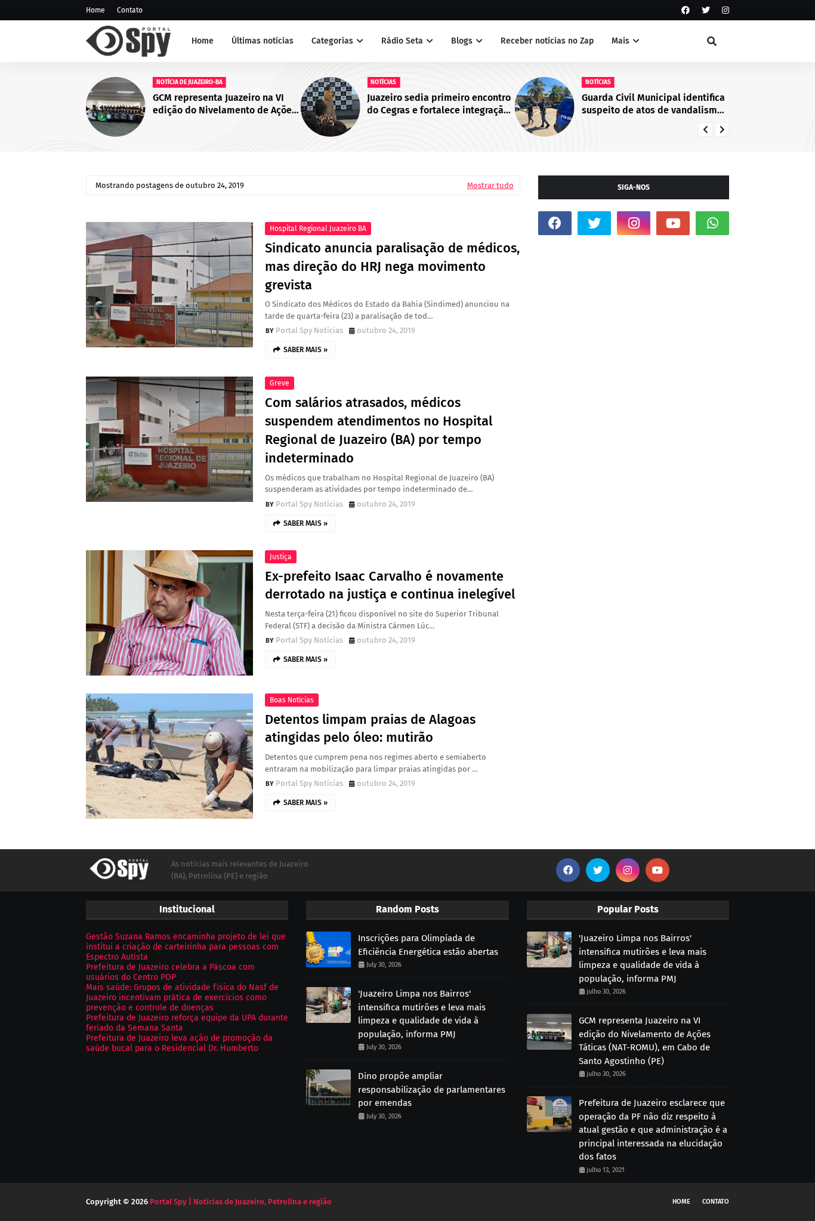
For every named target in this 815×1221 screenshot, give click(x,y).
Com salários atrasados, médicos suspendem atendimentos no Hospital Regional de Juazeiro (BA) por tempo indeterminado (378, 429)
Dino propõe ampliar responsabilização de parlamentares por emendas (431, 1089)
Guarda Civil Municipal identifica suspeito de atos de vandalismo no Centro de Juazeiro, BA (653, 104)
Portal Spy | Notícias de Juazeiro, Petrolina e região (241, 1201)
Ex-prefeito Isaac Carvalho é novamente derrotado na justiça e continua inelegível (390, 585)
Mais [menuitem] (620, 41)
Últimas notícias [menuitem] (262, 41)
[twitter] (706, 10)
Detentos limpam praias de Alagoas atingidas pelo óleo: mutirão (370, 728)
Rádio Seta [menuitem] (402, 41)
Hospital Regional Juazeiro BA (318, 228)
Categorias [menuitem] (332, 41)
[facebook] (685, 10)
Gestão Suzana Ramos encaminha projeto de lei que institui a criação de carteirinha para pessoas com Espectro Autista (186, 947)
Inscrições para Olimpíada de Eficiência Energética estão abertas (428, 945)
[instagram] (724, 10)
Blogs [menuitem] (462, 41)
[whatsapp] (712, 223)
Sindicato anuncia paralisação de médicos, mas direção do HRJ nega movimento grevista (392, 266)
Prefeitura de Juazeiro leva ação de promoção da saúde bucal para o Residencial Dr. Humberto (179, 1043)
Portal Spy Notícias (309, 330)
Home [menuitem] (203, 41)
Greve (279, 383)
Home (95, 10)
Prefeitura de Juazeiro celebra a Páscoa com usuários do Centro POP (170, 972)
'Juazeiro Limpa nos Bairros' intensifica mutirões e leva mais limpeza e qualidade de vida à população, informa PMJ (422, 1014)
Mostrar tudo (490, 185)
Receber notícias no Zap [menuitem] (547, 41)
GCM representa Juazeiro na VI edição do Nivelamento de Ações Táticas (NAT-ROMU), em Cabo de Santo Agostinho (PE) (225, 104)
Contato (130, 10)
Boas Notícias (292, 700)
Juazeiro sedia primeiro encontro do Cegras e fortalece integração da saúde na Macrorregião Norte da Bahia (439, 104)
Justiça (281, 557)
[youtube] (673, 223)
